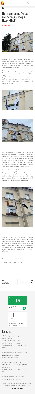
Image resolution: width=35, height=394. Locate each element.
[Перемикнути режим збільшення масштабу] (3, 8)
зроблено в (15, 388)
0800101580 (23, 353)
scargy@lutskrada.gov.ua (10, 357)
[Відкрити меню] (1, 11)
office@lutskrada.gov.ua (12, 340)
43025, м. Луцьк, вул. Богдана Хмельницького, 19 (11, 338)
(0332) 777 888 (17, 362)
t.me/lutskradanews (15, 379)
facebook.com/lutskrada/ (16, 377)
